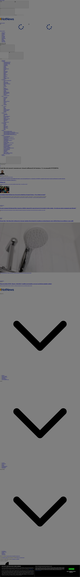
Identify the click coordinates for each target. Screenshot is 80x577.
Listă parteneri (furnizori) (38, 570)
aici (30, 572)
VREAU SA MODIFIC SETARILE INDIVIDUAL (71, 572)
